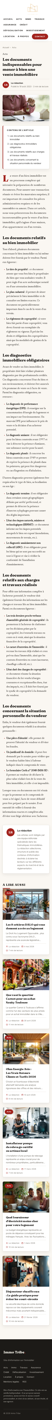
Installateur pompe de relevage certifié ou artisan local (19, 1147)
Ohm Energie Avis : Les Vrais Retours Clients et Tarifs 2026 (21, 1072)
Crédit (24, 25)
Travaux (40, 19)
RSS (24, 1382)
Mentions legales (11, 1382)
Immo (28, 19)
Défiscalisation (13, 30)
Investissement (35, 30)
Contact (40, 36)
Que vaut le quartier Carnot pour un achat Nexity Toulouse (20, 998)
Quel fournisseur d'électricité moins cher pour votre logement (22, 1221)
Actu (19, 19)
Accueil (8, 19)
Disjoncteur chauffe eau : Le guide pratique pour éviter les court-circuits (22, 1295)
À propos (23, 36)
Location (9, 36)
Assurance (10, 25)
